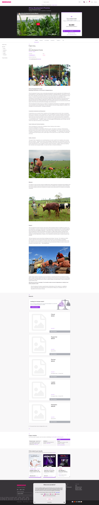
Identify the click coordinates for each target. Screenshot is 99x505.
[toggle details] (41, 477)
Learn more (36, 444)
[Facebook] (17, 489)
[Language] (84, 2)
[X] (19, 489)
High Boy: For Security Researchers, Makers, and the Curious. (49, 472)
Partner (4, 51)
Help (65, 489)
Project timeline (4, 57)
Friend (4, 48)
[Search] (43, 2)
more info (30, 51)
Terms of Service (26, 501)
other (44, 55)
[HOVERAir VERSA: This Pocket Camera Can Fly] (35, 460)
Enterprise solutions (78, 489)
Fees (76, 485)
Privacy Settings (32, 501)
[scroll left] (67, 434)
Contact (66, 485)
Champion (4, 54)
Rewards (3, 46)
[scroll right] (69, 452)
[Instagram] (22, 489)
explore (54, 452)
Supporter (5, 50)
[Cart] (87, 2)
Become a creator (78, 488)
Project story (4, 44)
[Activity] (89, 2)
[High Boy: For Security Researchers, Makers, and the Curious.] (49, 460)
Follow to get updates (61, 444)
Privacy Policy (19, 501)
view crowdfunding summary (72, 34)
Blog (65, 488)
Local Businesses (32, 55)
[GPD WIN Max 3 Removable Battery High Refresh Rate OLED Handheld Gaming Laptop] (64, 460)
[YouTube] (20, 489)
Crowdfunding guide (68, 487)
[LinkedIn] (23, 489)
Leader (4, 53)
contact (34, 51)
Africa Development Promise (39, 8)
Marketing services (78, 487)
